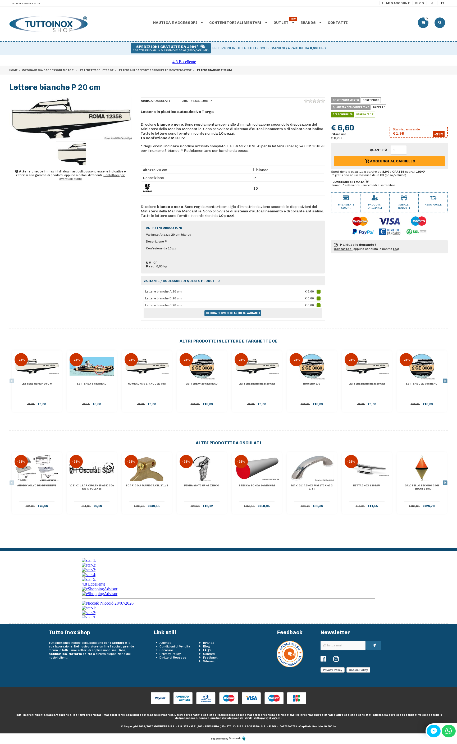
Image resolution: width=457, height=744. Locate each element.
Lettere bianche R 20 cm (367, 383)
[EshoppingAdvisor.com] (290, 666)
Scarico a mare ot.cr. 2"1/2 (147, 485)
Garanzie (166, 650)
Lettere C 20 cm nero (421, 383)
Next (445, 381)
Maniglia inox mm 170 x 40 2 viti (311, 487)
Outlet (281, 22)
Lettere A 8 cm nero (92, 383)
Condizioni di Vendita (174, 646)
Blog (419, 3)
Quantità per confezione (351, 107)
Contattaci (343, 249)
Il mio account (396, 3)
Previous (12, 381)
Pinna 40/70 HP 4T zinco (201, 485)
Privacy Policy (170, 654)
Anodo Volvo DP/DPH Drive (36, 485)
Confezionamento (346, 100)
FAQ (396, 249)
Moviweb (235, 738)
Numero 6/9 (311, 383)
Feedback (210, 657)
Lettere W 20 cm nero (202, 383)
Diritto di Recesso (172, 657)
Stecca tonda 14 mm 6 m (257, 485)
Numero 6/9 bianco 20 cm (147, 383)
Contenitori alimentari (235, 22)
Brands (308, 22)
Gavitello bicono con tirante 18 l (422, 487)
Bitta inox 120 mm (366, 485)
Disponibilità (343, 114)
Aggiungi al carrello (392, 161)
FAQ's (207, 650)
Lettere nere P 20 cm (36, 383)
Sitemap (209, 661)
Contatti (338, 22)
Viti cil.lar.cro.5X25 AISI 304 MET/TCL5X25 (92, 487)
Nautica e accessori (175, 22)
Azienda (165, 643)
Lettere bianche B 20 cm (257, 383)
